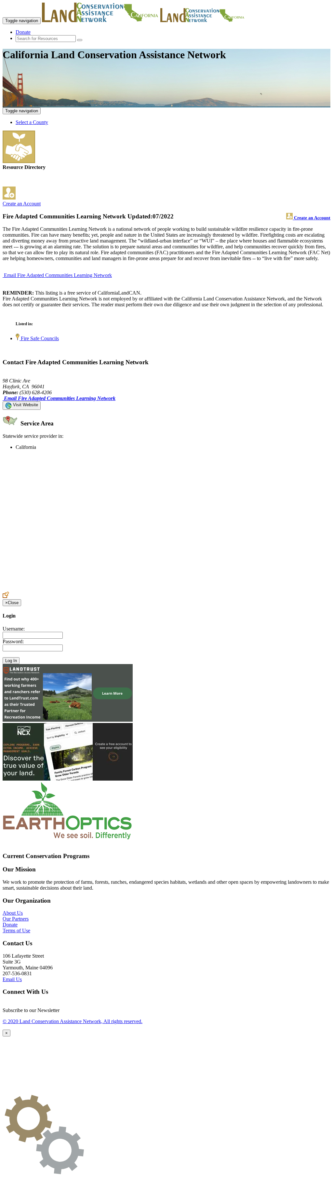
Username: (14, 629)
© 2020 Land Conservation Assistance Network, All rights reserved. (72, 1021)
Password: (13, 641)
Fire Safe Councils (39, 338)
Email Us (12, 979)
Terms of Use (16, 930)
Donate (23, 32)
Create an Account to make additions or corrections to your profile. (71, 588)
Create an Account (22, 203)
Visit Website (25, 404)
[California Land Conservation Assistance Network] (100, 20)
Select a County (32, 122)
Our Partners (16, 919)
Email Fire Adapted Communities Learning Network (58, 275)
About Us (13, 913)
